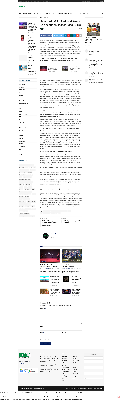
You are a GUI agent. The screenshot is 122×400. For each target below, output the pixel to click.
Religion (21, 135)
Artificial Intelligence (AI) (49, 211)
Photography (22, 127)
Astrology (21, 89)
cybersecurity (29, 174)
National (21, 125)
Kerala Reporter (48, 28)
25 (88, 373)
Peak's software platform (47, 213)
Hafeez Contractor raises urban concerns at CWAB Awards (75, 68)
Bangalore (26, 169)
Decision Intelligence (62, 211)
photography (22, 208)
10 (85, 367)
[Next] (62, 76)
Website (64, 332)
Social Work (22, 141)
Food (20, 108)
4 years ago (31, 62)
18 (88, 370)
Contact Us (39, 1)
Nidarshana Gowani (30, 206)
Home (20, 13)
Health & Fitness (23, 114)
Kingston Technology (24, 196)
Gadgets (21, 111)
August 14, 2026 (54, 295)
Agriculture (22, 84)
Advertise (25, 1)
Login (102, 1)
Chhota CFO (21, 174)
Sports (21, 143)
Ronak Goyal (57, 213)
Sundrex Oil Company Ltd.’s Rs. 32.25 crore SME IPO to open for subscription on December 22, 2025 (91, 41)
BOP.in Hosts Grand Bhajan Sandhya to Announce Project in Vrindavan (54, 68)
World (20, 154)
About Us (20, 1)
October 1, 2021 (57, 28)
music (20, 203)
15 (99, 367)
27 (93, 373)
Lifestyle (53, 13)
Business (35, 13)
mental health (22, 201)
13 (93, 367)
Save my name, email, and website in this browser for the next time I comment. (60, 339)
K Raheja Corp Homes (24, 199)
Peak (69, 211)
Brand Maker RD (40, 388)
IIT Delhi (33, 189)
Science (21, 138)
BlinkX (20, 172)
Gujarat (20, 189)
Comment (43, 308)
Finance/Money (72, 13)
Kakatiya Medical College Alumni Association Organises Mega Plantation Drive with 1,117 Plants (49, 369)
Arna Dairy (21, 167)
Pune (28, 208)
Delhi (20, 177)
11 (88, 367)
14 (96, 367)
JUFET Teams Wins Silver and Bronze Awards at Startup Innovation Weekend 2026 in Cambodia (95, 52)
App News (21, 87)
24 (85, 373)
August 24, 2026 (73, 71)
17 (85, 370)
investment (28, 194)
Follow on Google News (46, 1)
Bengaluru (32, 169)
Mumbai (33, 201)
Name (42, 326)
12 (90, 367)
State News (22, 146)
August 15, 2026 (75, 285)
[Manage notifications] (119, 397)
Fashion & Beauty (23, 103)
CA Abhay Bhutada (28, 172)
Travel (20, 152)
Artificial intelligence (30, 167)
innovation (21, 194)
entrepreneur (28, 184)
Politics (21, 130)
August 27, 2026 (51, 71)
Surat (26, 211)
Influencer (21, 191)
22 (99, 370)
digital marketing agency (24, 179)
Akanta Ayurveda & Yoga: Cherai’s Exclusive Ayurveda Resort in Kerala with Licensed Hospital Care (96, 81)
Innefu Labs (28, 191)
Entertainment (62, 13)
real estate (33, 208)
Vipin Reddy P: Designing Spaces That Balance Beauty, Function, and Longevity (96, 73)
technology (21, 216)
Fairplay (21, 186)
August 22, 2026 (54, 285)
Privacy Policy (30, 1)
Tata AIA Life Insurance (24, 213)
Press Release (22, 133)
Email (42, 332)
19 (90, 370)
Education (47, 13)
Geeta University (28, 186)
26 (90, 373)
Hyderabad (26, 189)
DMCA (35, 1)
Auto (41, 13)
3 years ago (31, 32)
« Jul (85, 378)
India (29, 13)
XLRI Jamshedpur (30, 216)
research (21, 211)
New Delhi (21, 206)
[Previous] (60, 76)
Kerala (25, 13)
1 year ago (31, 52)
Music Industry (27, 203)
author (20, 169)
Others (85, 13)
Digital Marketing (27, 177)
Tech (79, 13)
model (28, 201)
